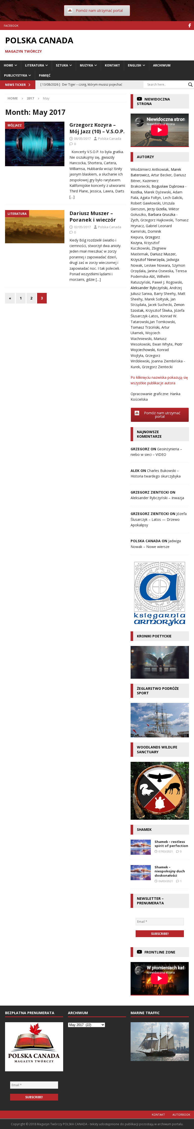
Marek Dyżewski (157, 192)
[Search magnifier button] (190, 84)
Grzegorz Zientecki (157, 366)
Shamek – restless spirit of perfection (171, 843)
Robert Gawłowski (145, 203)
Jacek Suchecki (160, 304)
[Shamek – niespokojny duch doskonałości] (141, 872)
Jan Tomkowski (162, 321)
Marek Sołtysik (156, 299)
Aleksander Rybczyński (149, 287)
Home (8, 65)
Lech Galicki (172, 197)
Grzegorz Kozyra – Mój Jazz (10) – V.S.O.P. (97, 128)
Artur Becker (161, 175)
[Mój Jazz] (34, 144)
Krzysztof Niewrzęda (147, 259)
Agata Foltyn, (151, 197)
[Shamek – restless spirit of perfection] (141, 847)
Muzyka (86, 65)
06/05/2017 (82, 138)
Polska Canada (109, 138)
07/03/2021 (166, 851)
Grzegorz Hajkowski (156, 220)
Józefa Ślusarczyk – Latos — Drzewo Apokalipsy (159, 519)
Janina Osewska (160, 270)
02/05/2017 (82, 227)
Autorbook (181, 1114)
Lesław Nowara (157, 265)
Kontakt (112, 65)
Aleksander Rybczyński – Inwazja (157, 497)
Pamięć (45, 75)
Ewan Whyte (162, 344)
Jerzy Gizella (156, 209)
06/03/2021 (166, 881)
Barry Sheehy (165, 293)
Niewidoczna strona (153, 101)
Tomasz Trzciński (145, 327)
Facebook (11, 25)
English (134, 65)
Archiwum (162, 65)
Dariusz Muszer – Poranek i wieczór (92, 216)
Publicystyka (15, 75)
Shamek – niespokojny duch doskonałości (170, 871)
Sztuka (62, 65)
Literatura (34, 65)
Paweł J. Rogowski (167, 282)
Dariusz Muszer (163, 254)
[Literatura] (34, 226)
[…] (72, 196)
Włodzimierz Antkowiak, (151, 169)
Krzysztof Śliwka (159, 310)
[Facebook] (189, 25)
